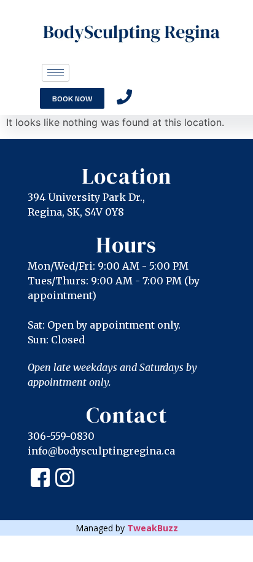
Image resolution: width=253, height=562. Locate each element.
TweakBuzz (152, 528)
